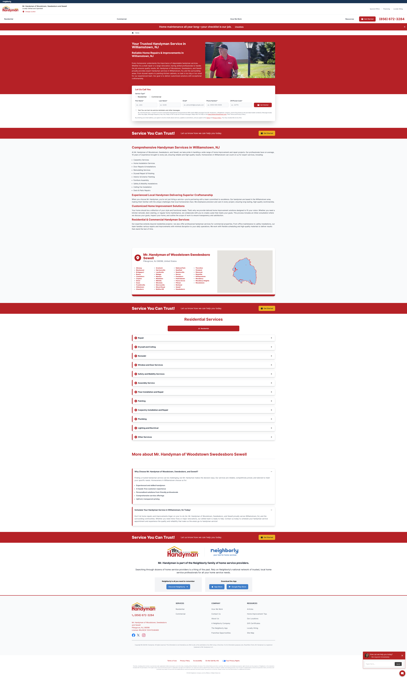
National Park (180, 268)
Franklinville (140, 285)
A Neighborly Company (220, 623)
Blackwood (140, 270)
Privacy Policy (217, 118)
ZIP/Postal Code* (236, 101)
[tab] (121, 19)
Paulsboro (179, 276)
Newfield (179, 270)
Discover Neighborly (177, 587)
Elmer (138, 281)
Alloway (139, 268)
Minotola (159, 283)
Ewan (138, 283)
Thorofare (199, 268)
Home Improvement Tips (257, 614)
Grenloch (159, 268)
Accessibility (197, 661)
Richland (179, 285)
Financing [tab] (386, 9)
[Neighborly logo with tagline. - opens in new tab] (225, 552)
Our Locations (252, 618)
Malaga (158, 274)
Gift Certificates (253, 623)
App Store (218, 587)
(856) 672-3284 (144, 615)
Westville (199, 274)
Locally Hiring (252, 628)
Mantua (158, 276)
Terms (208, 118)
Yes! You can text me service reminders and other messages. (159, 110)
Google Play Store (239, 587)
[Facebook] (133, 635)
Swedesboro (180, 289)
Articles (250, 609)
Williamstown (201, 276)
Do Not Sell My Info (212, 661)
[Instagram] (143, 635)
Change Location (30, 11)
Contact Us (216, 614)
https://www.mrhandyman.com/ (217, 114)
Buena (138, 274)
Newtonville (180, 272)
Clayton (139, 278)
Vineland (199, 270)
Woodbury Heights (202, 281)
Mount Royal (160, 287)
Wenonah (199, 272)
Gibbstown (140, 287)
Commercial (156, 97)
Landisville (160, 272)
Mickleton (159, 278)
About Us (215, 618)
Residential (142, 97)
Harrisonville (160, 270)
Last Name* (163, 101)
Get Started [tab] (369, 19)
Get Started (264, 105)
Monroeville (160, 285)
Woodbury (199, 278)
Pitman (178, 283)
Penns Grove (180, 281)
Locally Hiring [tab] (398, 9)
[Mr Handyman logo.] (11, 9)
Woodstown (200, 283)
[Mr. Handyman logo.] (183, 552)
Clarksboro (140, 276)
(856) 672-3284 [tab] (391, 19)
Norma (178, 274)
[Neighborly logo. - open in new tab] (7, 2)
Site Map (250, 633)
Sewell (178, 287)
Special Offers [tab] (375, 9)
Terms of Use (172, 661)
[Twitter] (138, 635)
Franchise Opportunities (221, 633)
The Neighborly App (219, 628)
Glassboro (140, 289)
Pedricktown (180, 278)
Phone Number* (211, 101)
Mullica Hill (160, 289)
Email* (185, 101)
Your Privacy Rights (233, 661)
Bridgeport (140, 272)
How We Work (217, 609)
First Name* (139, 101)
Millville (159, 281)
